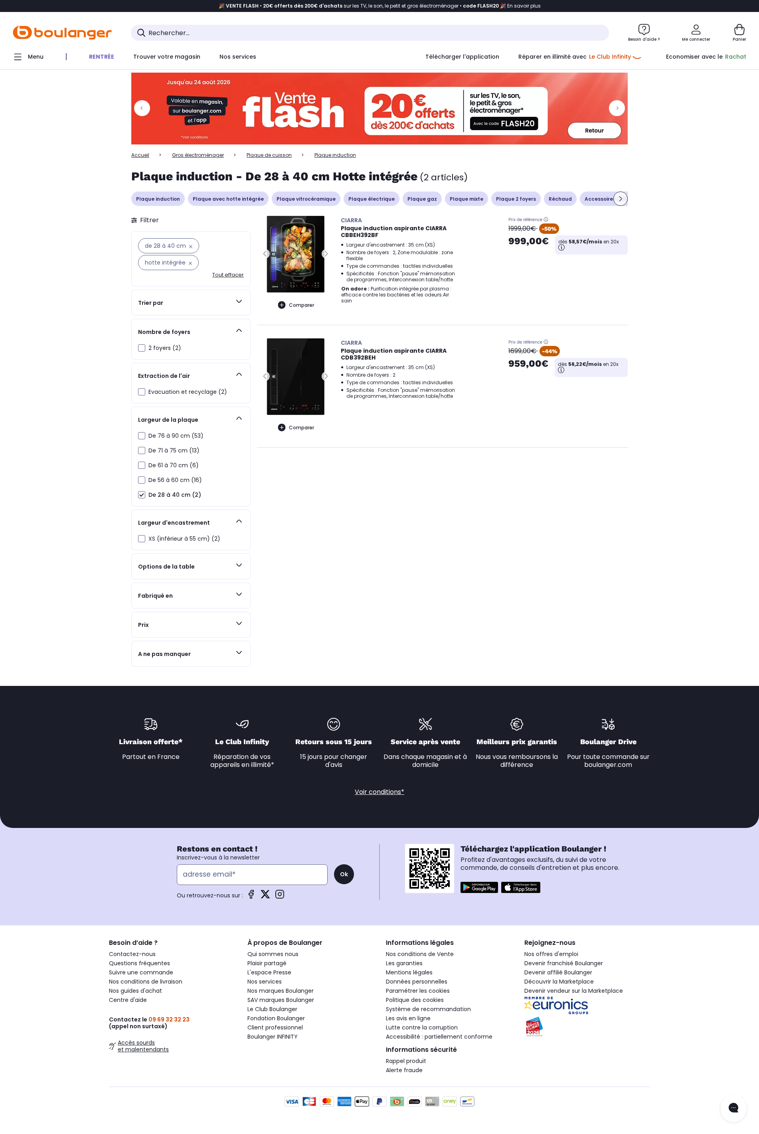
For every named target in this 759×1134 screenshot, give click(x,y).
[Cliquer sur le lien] (379, 108)
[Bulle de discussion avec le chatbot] (733, 1108)
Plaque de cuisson (269, 155)
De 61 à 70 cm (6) (173, 465)
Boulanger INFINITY (272, 1037)
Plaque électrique (371, 199)
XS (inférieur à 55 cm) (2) (184, 539)
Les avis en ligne (408, 1018)
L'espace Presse (269, 972)
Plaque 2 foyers (516, 199)
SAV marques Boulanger (280, 1000)
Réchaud (560, 199)
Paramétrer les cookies (418, 991)
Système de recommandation (428, 1009)
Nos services (264, 982)
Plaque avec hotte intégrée (228, 199)
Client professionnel (275, 1027)
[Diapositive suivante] (620, 199)
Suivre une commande (141, 972)
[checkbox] (141, 348)
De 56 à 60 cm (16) (175, 480)
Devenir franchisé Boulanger (563, 963)
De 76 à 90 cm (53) (176, 436)
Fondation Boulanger (276, 1018)
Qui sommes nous (272, 954)
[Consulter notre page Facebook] (251, 896)
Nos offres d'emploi (551, 954)
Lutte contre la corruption (422, 1027)
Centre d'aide (128, 1000)
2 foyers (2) (164, 348)
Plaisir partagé (267, 963)
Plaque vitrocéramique (306, 199)
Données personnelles (416, 982)
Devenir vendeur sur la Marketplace (573, 991)
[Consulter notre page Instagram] (280, 896)
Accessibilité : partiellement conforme (439, 1037)
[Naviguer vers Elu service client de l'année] (587, 1027)
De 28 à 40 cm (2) (174, 495)
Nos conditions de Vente (420, 954)
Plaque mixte (466, 199)
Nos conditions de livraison (145, 982)
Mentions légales (409, 972)
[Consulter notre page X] (265, 896)
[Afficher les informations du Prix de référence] (546, 219)
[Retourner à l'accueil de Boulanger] (62, 33)
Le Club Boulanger (272, 1009)
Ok (344, 874)
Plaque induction (158, 199)
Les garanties (404, 963)
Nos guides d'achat (135, 991)
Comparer (301, 305)
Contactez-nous (132, 954)
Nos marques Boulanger (280, 991)
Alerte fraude (404, 1070)
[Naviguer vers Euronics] (587, 1005)
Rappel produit (406, 1061)
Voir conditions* (379, 791)
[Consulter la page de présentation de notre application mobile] (479, 887)
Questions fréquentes (139, 963)
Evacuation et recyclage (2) (187, 392)
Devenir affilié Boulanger (558, 972)
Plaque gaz (422, 199)
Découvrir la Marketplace (559, 982)
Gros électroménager (198, 155)
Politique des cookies (415, 1000)
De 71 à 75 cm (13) (174, 450)
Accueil (140, 155)
